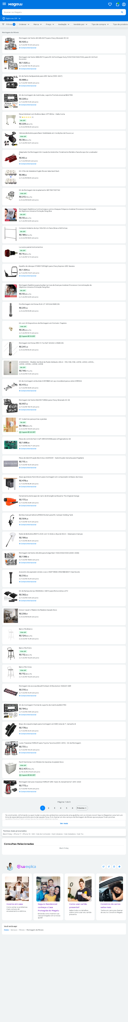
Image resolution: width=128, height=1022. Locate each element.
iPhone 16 (26, 834)
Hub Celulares (57, 834)
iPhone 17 (17, 834)
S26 (33, 834)
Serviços (14, 930)
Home (6, 930)
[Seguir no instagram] (114, 867)
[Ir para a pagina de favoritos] (110, 4)
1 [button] (42, 808)
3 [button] (54, 808)
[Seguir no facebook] (109, 867)
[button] (122, 12)
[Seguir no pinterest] (119, 867)
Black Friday (7, 834)
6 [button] (72, 808)
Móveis (22, 930)
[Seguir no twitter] (104, 867)
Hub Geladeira (70, 834)
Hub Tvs (80, 834)
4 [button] (60, 808)
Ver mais (64, 823)
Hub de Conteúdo (43, 834)
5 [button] (66, 808)
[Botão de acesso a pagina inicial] (56, 4)
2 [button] (48, 808)
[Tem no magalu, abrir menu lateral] (4, 4)
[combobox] (64, 12)
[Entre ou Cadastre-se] (124, 4)
